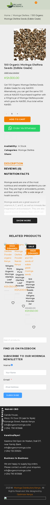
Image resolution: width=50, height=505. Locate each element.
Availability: (10, 146)
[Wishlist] (7, 137)
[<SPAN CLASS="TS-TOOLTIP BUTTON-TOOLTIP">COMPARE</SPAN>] (14, 137)
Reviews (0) (12, 168)
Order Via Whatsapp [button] (24, 128)
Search (44, 340)
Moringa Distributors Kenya (27, 488)
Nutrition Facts (16, 173)
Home (7, 15)
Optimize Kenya (25, 494)
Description (13, 163)
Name (6, 365)
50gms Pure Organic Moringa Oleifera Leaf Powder (19, 277)
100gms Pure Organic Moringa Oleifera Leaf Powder (9, 274)
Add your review (11, 73)
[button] (7, 297)
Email (6, 379)
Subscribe (12, 395)
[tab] (13, 163)
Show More (23, 220)
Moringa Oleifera (21, 15)
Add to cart (17, 119)
